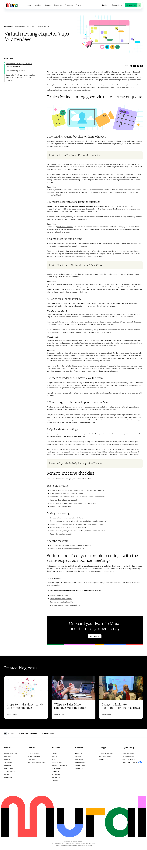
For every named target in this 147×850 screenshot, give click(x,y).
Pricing (6, 774)
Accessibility (56, 771)
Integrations (8, 768)
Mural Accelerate (34, 756)
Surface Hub (103, 759)
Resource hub (57, 762)
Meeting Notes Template (59, 595)
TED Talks (50, 442)
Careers (78, 756)
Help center (56, 777)
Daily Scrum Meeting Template (61, 599)
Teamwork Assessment (36, 762)
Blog (53, 759)
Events (54, 753)
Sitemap (55, 780)
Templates (8, 762)
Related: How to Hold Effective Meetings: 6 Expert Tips (75, 265)
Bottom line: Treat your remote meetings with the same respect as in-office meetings (20, 77)
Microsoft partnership (59, 765)
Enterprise (8, 777)
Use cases (31, 759)
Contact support (81, 768)
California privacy (128, 759)
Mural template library (58, 583)
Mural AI (7, 759)
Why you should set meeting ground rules (65, 605)
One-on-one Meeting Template (61, 602)
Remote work (8, 27)
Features (7, 756)
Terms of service (128, 756)
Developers (8, 765)
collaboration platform (65, 227)
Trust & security (9, 771)
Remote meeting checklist (15, 71)
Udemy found (113, 141)
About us (78, 753)
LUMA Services (33, 753)
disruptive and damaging (78, 409)
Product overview (10, 753)
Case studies (56, 768)
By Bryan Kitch (20, 27)
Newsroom (79, 759)
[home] (12, 5)
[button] (28, 5)
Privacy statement (129, 753)
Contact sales (80, 765)
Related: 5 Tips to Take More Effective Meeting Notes (74, 155)
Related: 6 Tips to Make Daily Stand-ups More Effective (75, 463)
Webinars (55, 756)
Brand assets (80, 762)
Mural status (56, 774)
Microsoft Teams (105, 756)
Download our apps (106, 753)
